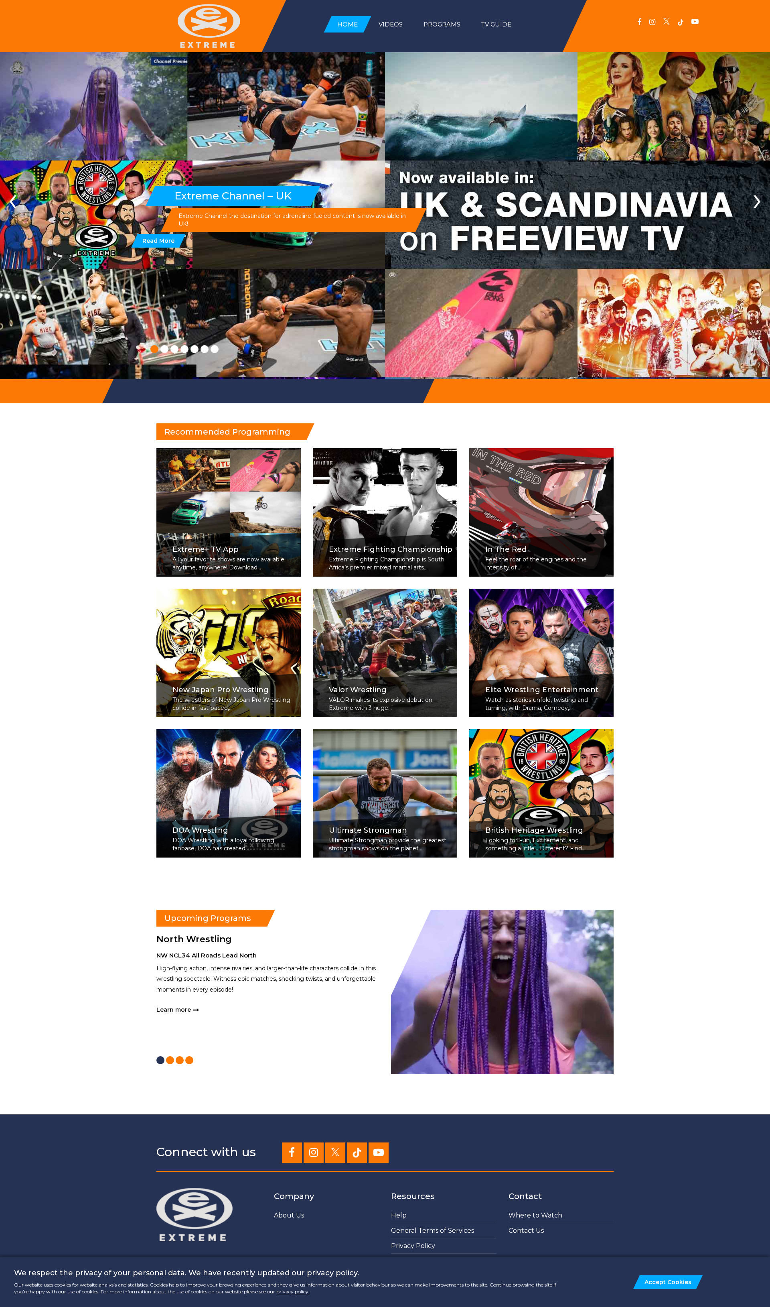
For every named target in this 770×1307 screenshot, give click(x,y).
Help (399, 1215)
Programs (442, 24)
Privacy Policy (413, 1246)
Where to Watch (535, 1215)
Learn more (173, 1009)
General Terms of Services (432, 1230)
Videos (391, 24)
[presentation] (13, 199)
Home (347, 24)
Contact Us (526, 1230)
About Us (289, 1215)
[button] (154, 349)
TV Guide (496, 24)
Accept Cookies (667, 1282)
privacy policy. (293, 1292)
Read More (158, 240)
